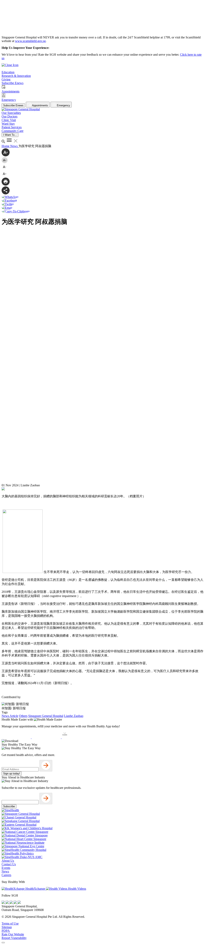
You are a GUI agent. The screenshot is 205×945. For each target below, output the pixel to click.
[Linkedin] (19, 902)
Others (23, 716)
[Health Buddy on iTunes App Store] (17, 737)
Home (6, 146)
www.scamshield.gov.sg (30, 41)
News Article (10, 716)
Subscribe (9, 806)
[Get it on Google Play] (47, 737)
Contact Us (9, 864)
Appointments (39, 105)
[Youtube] (8, 902)
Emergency (63, 105)
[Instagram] (12, 902)
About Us (8, 860)
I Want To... (10, 134)
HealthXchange (35, 888)
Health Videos (76, 888)
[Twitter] (16, 902)
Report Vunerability (14, 938)
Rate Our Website (13, 934)
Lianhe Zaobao (73, 716)
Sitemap (7, 927)
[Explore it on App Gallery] (76, 737)
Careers (6, 875)
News (14, 146)
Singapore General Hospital (45, 716)
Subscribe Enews (13, 105)
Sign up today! (11, 773)
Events (6, 868)
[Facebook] (4, 902)
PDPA (6, 930)
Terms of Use (10, 923)
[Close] (3, 942)
